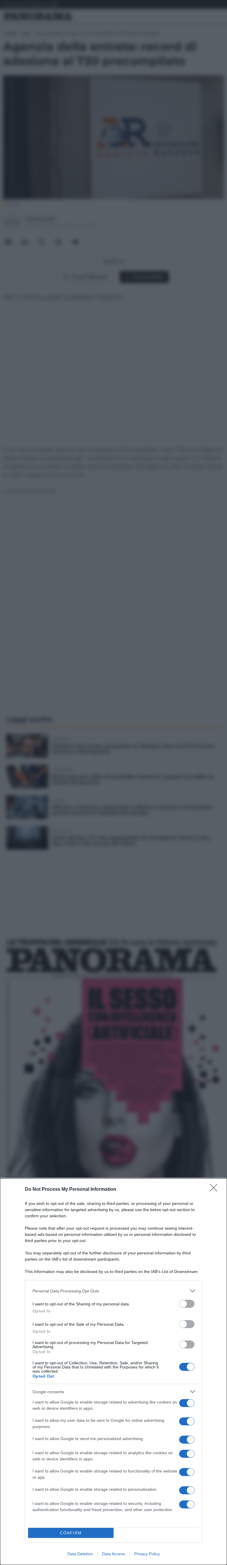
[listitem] (113, 1291)
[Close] (215, 1189)
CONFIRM (71, 1533)
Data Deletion (80, 1553)
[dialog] (113, 1371)
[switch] (186, 1304)
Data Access (113, 1553)
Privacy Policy (147, 1553)
